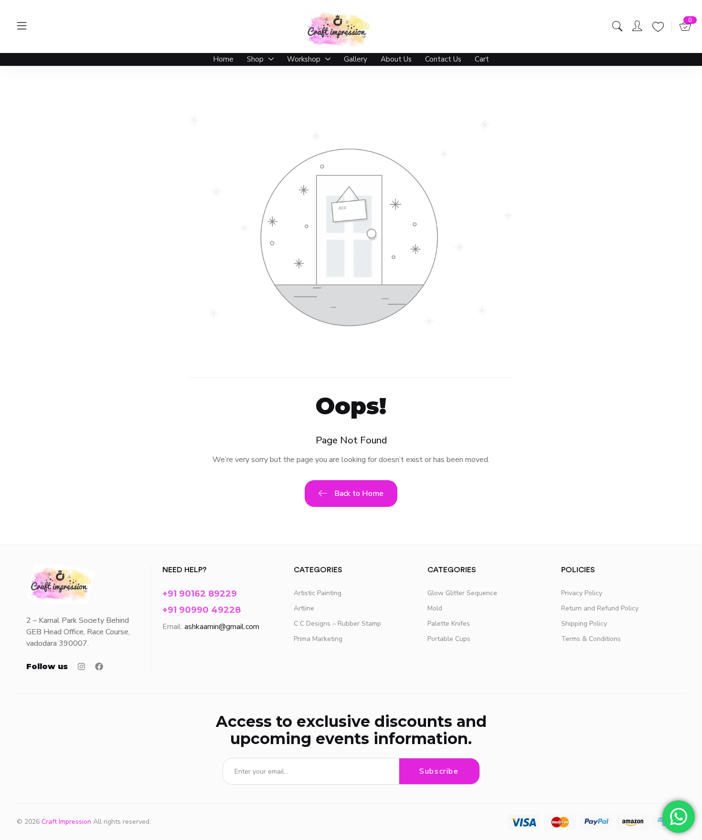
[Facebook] (99, 666)
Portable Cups (448, 638)
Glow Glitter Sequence (462, 593)
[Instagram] (81, 666)
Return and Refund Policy (599, 608)
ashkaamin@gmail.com (221, 626)
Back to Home (358, 493)
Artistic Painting (317, 593)
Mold (434, 608)
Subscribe (438, 771)
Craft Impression (66, 821)
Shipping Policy (584, 623)
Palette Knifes (448, 623)
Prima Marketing (318, 638)
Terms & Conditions (591, 638)
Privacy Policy (581, 593)
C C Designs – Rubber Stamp (337, 623)
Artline (304, 608)
